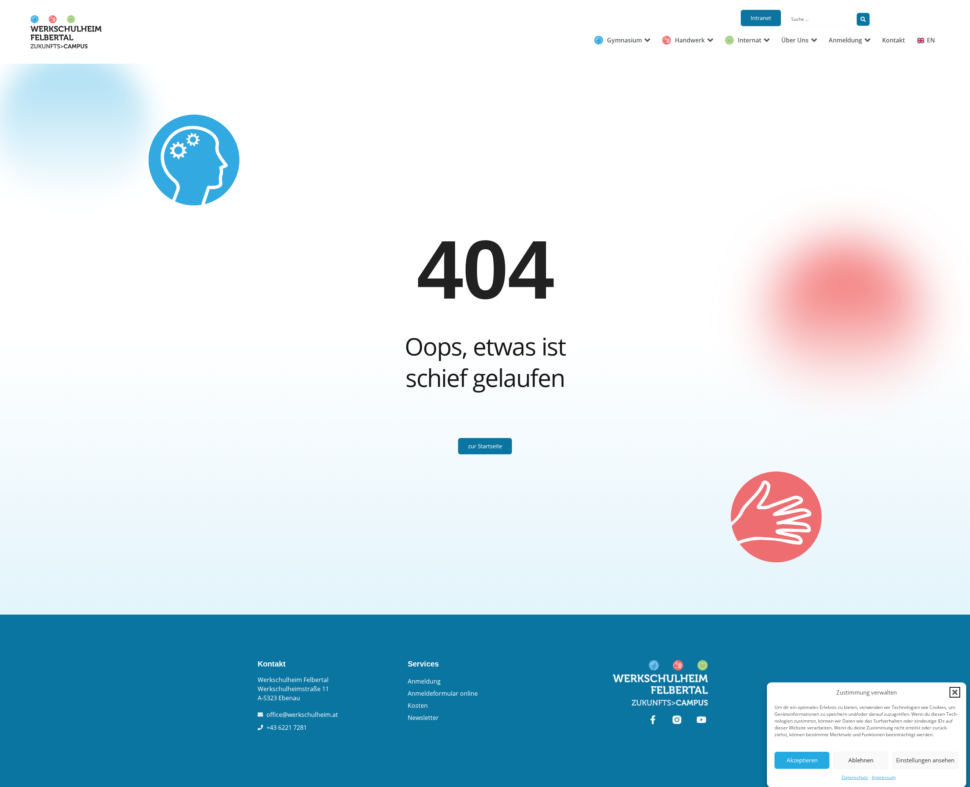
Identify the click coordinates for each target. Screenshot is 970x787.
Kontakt (272, 664)
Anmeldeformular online (443, 693)
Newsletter (423, 717)
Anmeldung (424, 681)
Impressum (884, 777)
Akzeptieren (802, 760)
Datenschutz (855, 777)
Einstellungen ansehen (925, 760)
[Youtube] (701, 719)
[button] (955, 692)
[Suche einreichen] (863, 19)
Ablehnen (860, 760)
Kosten (418, 705)
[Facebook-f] (652, 719)
